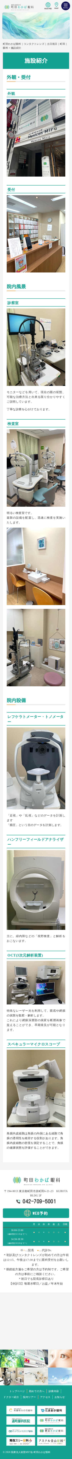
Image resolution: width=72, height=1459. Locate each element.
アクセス (45, 1397)
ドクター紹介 (11, 1397)
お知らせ (60, 1397)
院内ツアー (29, 1397)
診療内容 (54, 1391)
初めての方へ (37, 1391)
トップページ (17, 1391)
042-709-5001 (39, 1201)
